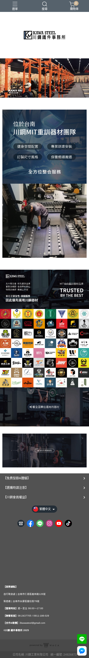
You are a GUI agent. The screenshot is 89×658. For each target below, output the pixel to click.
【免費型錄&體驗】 (17, 478)
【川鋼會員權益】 (16, 497)
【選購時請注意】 (16, 487)
